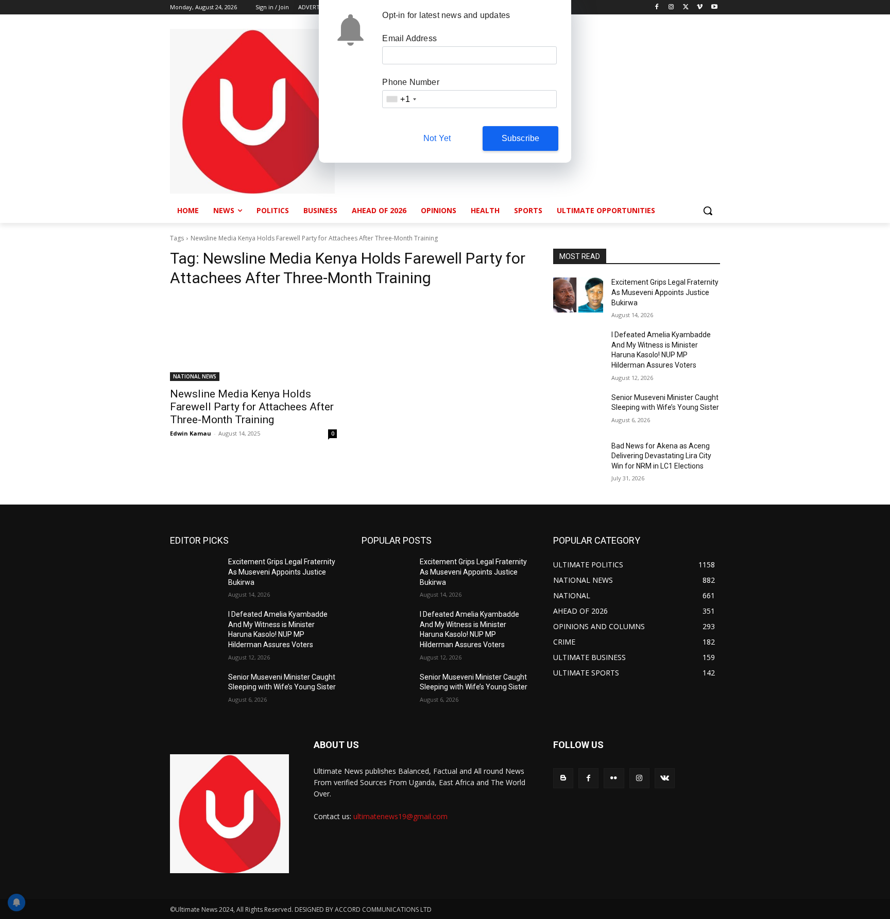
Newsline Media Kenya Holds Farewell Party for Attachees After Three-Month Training (252, 407)
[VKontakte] (665, 778)
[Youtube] (714, 7)
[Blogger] (563, 778)
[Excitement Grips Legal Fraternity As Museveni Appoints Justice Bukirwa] (578, 295)
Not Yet (437, 138)
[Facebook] (657, 7)
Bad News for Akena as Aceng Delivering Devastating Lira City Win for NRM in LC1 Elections (661, 456)
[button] (707, 210)
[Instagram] (671, 7)
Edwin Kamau (190, 433)
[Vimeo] (700, 7)
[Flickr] (614, 778)
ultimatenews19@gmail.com (400, 816)
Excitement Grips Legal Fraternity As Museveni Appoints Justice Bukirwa (664, 292)
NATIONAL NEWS (194, 376)
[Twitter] (686, 7)
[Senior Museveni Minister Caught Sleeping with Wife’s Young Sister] (578, 410)
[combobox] (401, 99)
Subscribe (521, 138)
